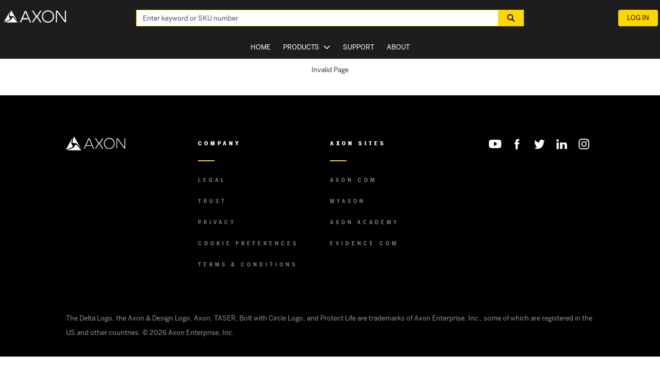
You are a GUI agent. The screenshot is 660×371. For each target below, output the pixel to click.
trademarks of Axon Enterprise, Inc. (424, 318)
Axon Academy (364, 222)
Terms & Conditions (248, 264)
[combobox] (313, 18)
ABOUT (398, 47)
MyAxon (348, 201)
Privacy (217, 222)
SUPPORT (358, 47)
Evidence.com (364, 243)
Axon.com (353, 180)
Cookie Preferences (248, 243)
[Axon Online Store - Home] (35, 16)
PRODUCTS (301, 47)
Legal (212, 180)
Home (261, 47)
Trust (212, 201)
